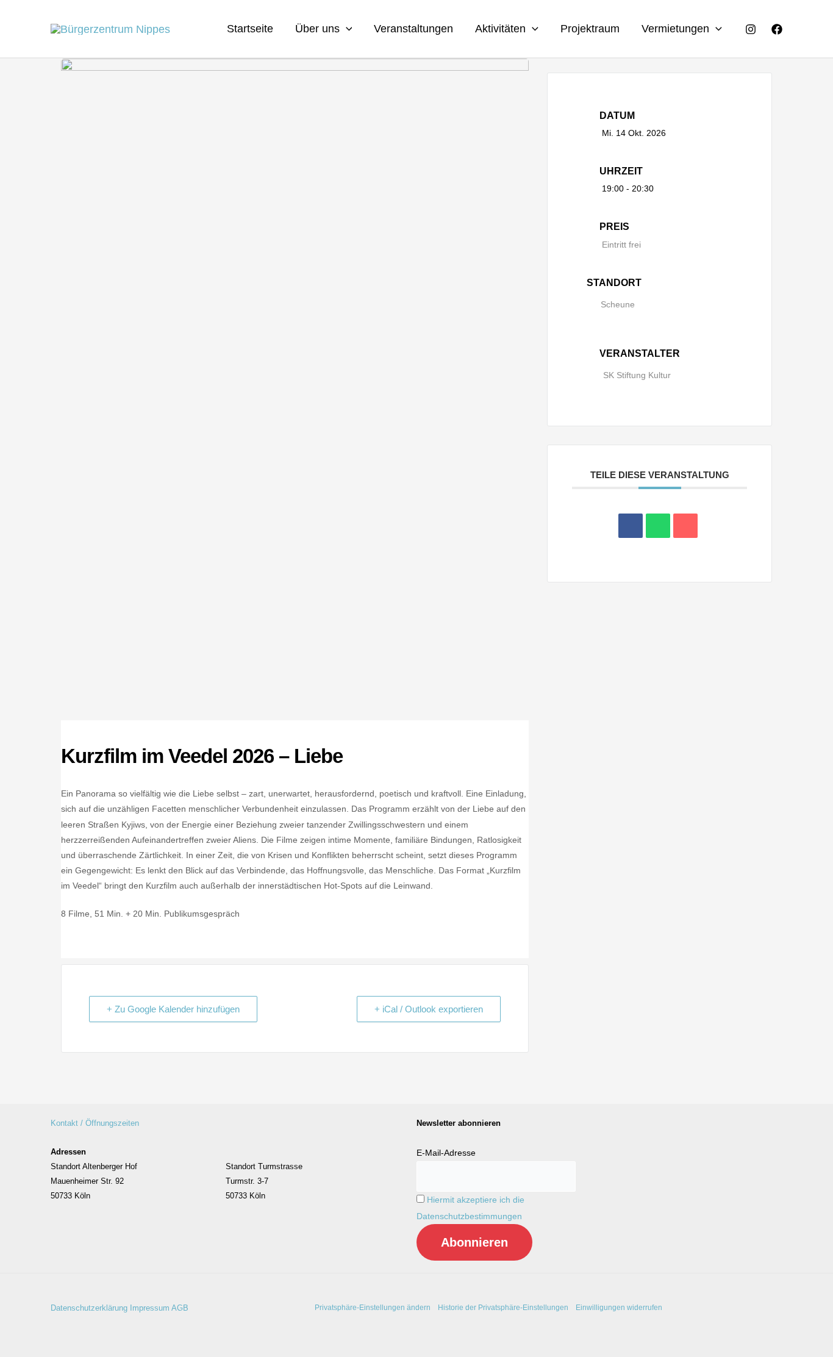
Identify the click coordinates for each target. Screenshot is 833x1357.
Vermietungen (675, 29)
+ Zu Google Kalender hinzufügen (173, 1009)
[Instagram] (750, 29)
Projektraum (590, 29)
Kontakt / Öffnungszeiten (95, 1123)
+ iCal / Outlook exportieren (428, 1009)
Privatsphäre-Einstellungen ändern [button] (373, 1307)
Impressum (150, 1307)
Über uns (317, 29)
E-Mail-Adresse (446, 1153)
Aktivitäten (500, 29)
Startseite (250, 29)
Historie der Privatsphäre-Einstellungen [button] (503, 1307)
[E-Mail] (685, 526)
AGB (179, 1307)
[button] (346, 28)
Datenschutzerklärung (89, 1307)
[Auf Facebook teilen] (630, 526)
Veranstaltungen (413, 29)
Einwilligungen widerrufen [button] (619, 1307)
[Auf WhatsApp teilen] (658, 526)
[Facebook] (776, 29)
